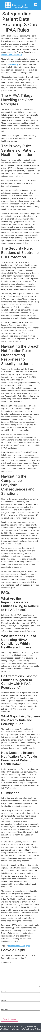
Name (4, 991)
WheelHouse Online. (32, 1029)
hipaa (28, 945)
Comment (6, 962)
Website (4, 1009)
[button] (35, 4)
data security (12, 64)
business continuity (16, 945)
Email (4, 1000)
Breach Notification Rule (11, 55)
